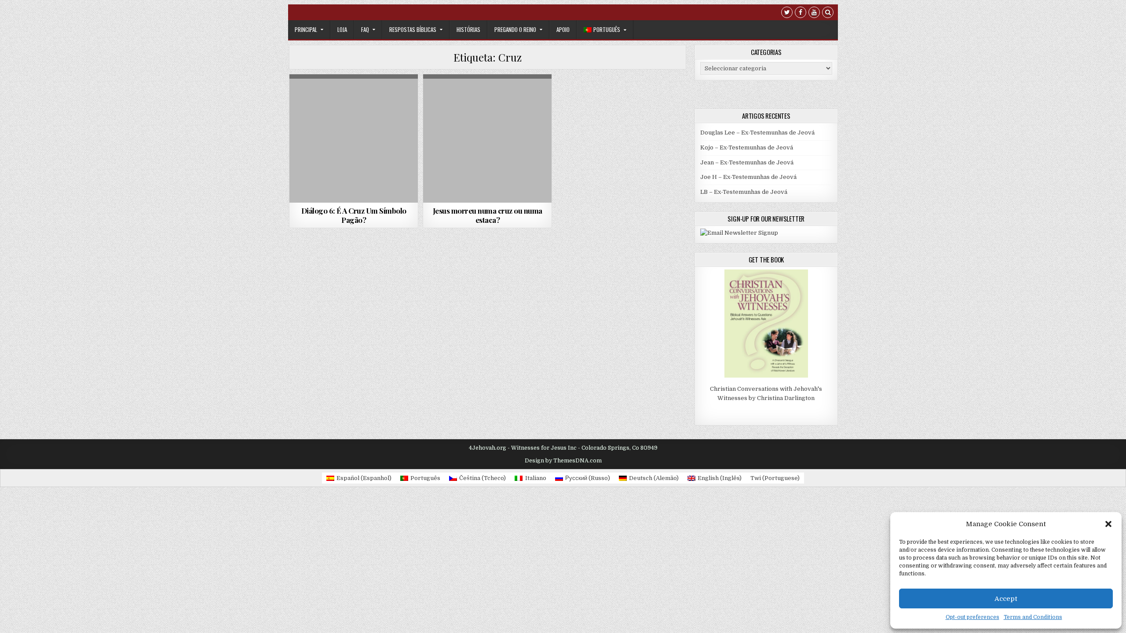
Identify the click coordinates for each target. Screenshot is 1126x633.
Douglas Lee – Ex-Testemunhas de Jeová (757, 132)
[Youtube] (814, 13)
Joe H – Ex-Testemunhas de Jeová (748, 177)
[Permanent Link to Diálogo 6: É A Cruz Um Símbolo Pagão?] (353, 138)
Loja (342, 29)
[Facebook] (800, 13)
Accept (1005, 599)
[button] (1108, 524)
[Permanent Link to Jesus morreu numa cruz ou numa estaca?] (487, 138)
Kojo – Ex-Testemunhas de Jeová (746, 147)
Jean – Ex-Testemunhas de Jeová (746, 162)
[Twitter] (787, 13)
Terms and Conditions (1033, 617)
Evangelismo (488, 105)
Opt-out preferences (972, 617)
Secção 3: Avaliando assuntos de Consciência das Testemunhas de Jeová (353, 122)
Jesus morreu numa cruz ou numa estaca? (487, 215)
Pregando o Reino (515, 29)
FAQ (365, 29)
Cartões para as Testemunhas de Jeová (486, 95)
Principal (306, 29)
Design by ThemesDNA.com (563, 461)
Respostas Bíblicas (412, 29)
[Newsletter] (739, 232)
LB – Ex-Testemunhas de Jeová (743, 192)
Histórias (468, 29)
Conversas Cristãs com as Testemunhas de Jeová (353, 98)
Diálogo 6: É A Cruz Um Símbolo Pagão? (353, 215)
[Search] (828, 13)
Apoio (563, 29)
